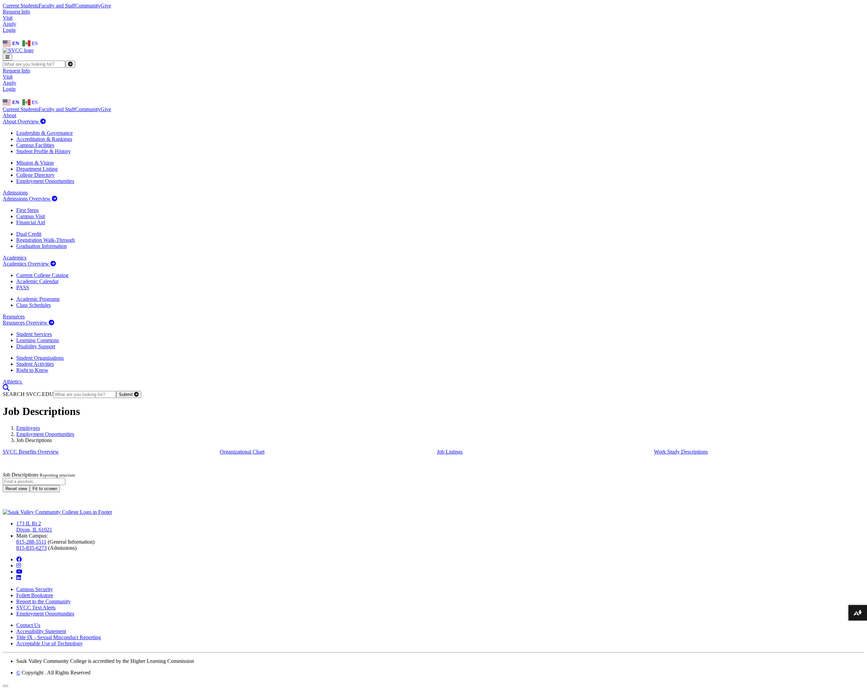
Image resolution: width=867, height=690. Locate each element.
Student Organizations (40, 358)
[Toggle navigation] (7, 57)
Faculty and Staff (57, 5)
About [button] (9, 115)
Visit (8, 18)
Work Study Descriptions (681, 452)
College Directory (35, 175)
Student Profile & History (43, 151)
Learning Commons (37, 340)
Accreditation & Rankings (44, 139)
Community (88, 5)
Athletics (13, 381)
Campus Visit (30, 216)
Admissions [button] (15, 192)
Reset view (16, 488)
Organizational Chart (242, 452)
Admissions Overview (27, 199)
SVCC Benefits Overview (31, 452)
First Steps (27, 210)
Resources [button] (14, 316)
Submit (126, 394)
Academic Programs (38, 299)
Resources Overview (26, 323)
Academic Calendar (37, 281)
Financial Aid (30, 222)
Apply (9, 24)
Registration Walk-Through (45, 240)
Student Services (34, 334)
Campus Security (34, 589)
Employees (28, 428)
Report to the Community (43, 601)
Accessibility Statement (41, 631)
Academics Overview (26, 264)
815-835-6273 (31, 548)
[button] (6, 388)
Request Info (16, 12)
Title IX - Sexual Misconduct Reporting (58, 637)
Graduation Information (41, 246)
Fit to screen (45, 488)
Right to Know (32, 370)
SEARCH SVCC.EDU (28, 394)
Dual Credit (28, 234)
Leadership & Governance (44, 133)
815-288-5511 (31, 542)
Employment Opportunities (45, 181)
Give (106, 5)
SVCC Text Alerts (36, 607)
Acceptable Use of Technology (49, 643)
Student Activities (35, 364)
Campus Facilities (35, 145)
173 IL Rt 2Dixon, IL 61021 (34, 526)
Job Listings (450, 452)
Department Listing (37, 169)
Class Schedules (33, 305)
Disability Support (35, 346)
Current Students (21, 5)
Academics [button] (14, 257)
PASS (22, 287)
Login (9, 30)
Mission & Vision (35, 163)
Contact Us (28, 625)
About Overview (21, 121)
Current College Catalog (42, 275)
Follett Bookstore (34, 595)
